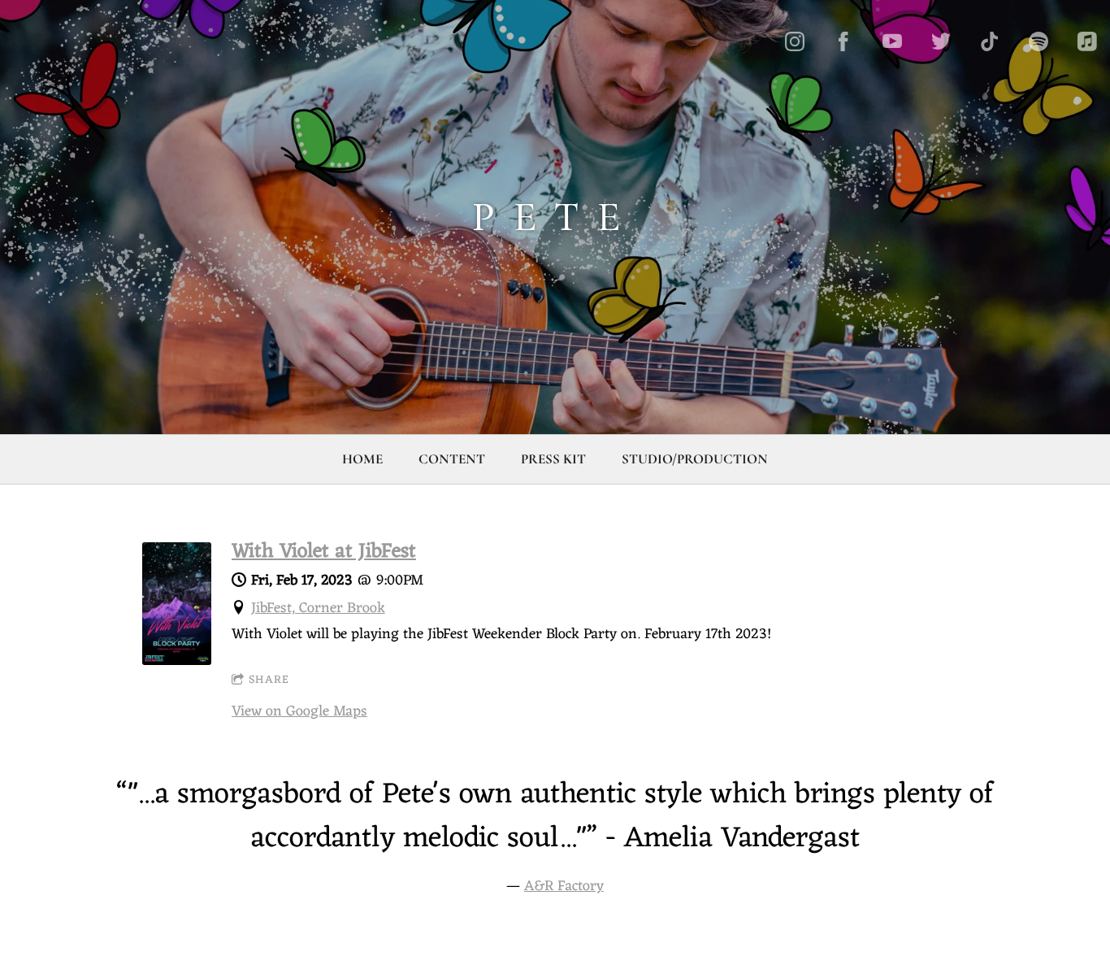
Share (269, 680)
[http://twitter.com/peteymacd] (941, 41)
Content (451, 458)
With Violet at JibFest (324, 552)
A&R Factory (564, 886)
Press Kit (553, 458)
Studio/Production (695, 458)
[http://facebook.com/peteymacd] (843, 41)
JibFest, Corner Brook (318, 608)
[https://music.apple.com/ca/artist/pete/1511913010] (1087, 41)
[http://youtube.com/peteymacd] (892, 41)
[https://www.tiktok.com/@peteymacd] (989, 41)
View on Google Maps (299, 711)
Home (362, 458)
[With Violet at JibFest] (176, 661)
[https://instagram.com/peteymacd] (794, 41)
